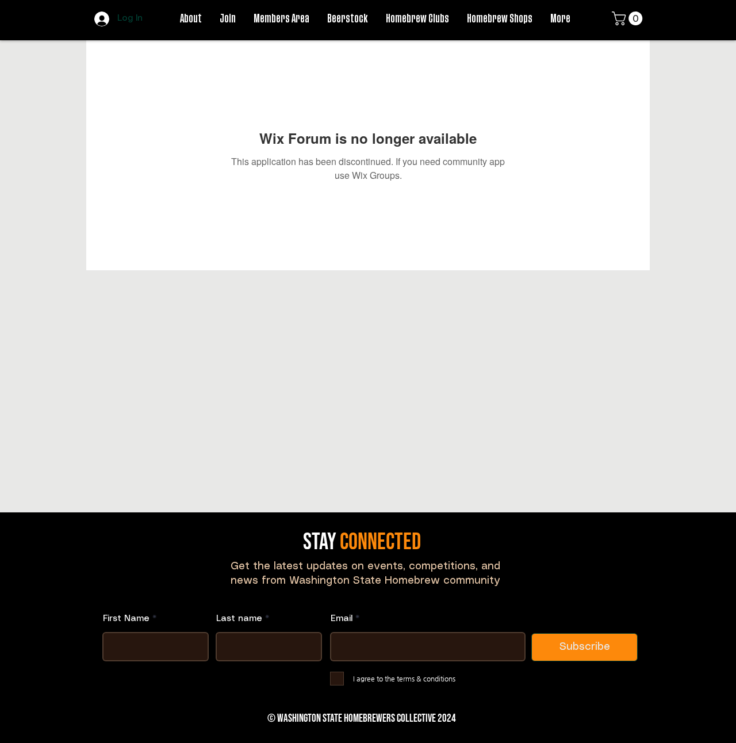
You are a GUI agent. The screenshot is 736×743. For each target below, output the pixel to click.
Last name (239, 619)
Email (341, 619)
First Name (126, 619)
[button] (629, 18)
